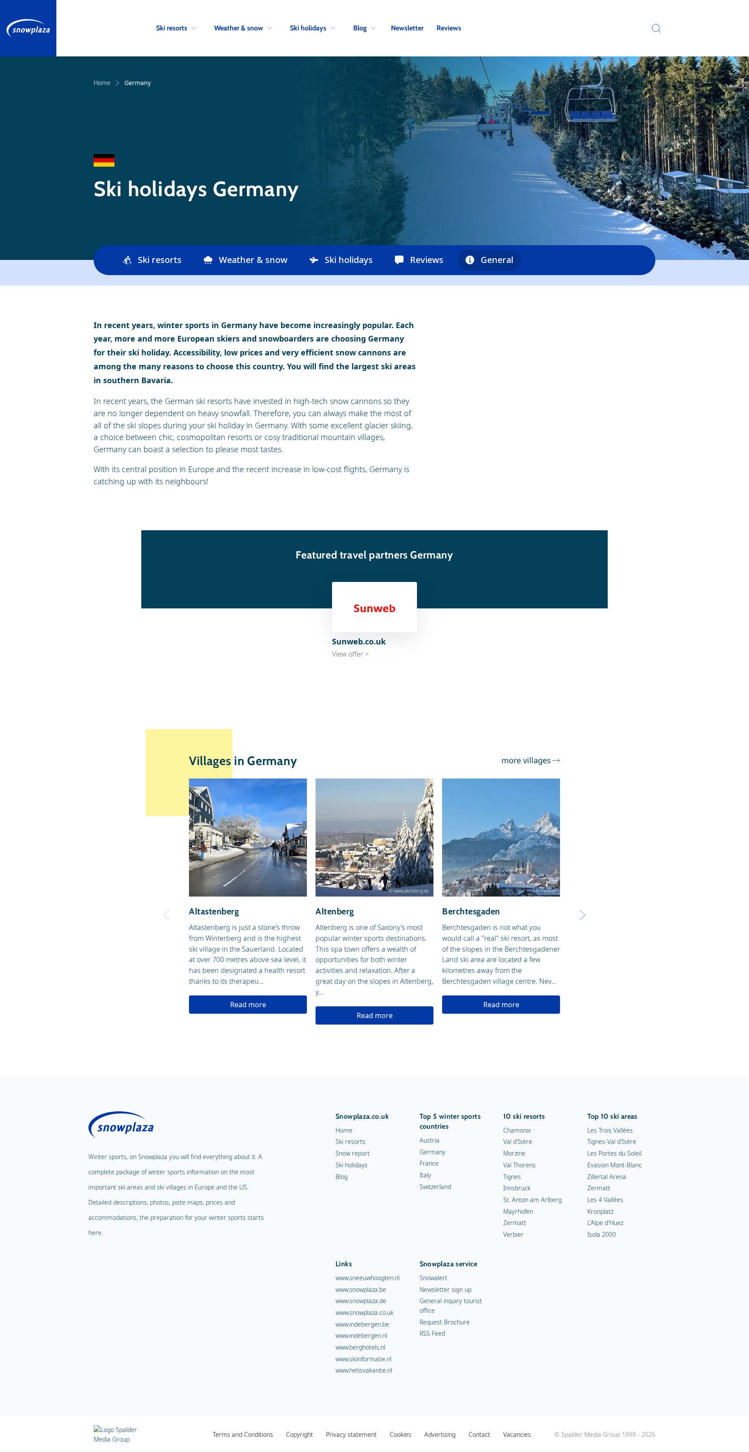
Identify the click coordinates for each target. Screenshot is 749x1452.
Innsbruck (517, 1188)
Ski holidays (308, 28)
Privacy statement (351, 1434)
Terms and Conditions (243, 1434)
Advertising (440, 1434)
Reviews (448, 28)
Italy (425, 1175)
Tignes (512, 1177)
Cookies (400, 1434)
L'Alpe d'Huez (605, 1223)
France (429, 1163)
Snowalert (433, 1278)
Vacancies (517, 1434)
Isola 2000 (601, 1234)
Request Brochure (445, 1322)
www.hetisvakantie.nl (363, 1370)
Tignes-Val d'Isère (611, 1141)
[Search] (654, 28)
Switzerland (435, 1187)
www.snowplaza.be (360, 1289)
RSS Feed (432, 1333)
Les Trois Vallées (610, 1130)
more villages (526, 760)
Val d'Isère (517, 1141)
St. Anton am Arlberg (532, 1200)
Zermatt (514, 1223)
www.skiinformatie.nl (363, 1359)
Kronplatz (600, 1211)
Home (102, 83)
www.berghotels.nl (360, 1347)
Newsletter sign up (446, 1289)
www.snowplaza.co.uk (364, 1312)
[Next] (582, 915)
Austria (430, 1140)
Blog (360, 28)
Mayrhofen (518, 1211)
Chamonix (517, 1130)
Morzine (514, 1153)
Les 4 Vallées (605, 1200)
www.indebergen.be (362, 1324)
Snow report (352, 1153)
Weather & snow (238, 28)
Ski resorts (171, 28)
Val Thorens (519, 1165)
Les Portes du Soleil (614, 1153)
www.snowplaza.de (360, 1301)
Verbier (513, 1234)
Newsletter (407, 28)
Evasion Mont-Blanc (614, 1165)
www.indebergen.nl (361, 1335)
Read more (248, 1004)
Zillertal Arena (606, 1177)
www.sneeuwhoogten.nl (367, 1278)
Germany (433, 1152)
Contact (479, 1434)
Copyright (299, 1434)
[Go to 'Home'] (28, 28)
